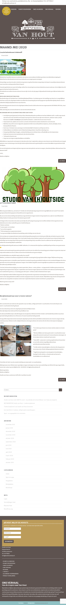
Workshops (9, 487)
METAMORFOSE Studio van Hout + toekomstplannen (19, 403)
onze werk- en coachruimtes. (34, 362)
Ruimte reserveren (25, 9)
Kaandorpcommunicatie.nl (41, 603)
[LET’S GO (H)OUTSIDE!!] (33, 184)
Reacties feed (8, 505)
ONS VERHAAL (7, 567)
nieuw (7, 474)
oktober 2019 (10, 462)
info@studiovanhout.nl (9, 3)
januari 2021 (9, 428)
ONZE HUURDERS (8, 565)
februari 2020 (10, 459)
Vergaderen (9, 481)
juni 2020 (8, 445)
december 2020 (10, 431)
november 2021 (10, 424)
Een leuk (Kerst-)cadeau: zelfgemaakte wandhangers (19, 410)
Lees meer (62, 160)
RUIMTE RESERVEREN (9, 563)
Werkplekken (9, 484)
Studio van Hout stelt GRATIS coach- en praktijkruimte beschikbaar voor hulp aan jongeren (30, 400)
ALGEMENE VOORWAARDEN (10, 573)
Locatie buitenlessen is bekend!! (11, 52)
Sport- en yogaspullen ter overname (14, 413)
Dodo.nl (26, 603)
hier (4, 362)
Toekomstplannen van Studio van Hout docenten (18, 406)
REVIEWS (5, 569)
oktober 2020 (10, 438)
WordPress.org (8, 509)
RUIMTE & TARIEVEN (8, 561)
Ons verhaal (49, 9)
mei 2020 (9, 448)
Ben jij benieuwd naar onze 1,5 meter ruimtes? (16, 296)
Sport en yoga (10, 477)
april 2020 (9, 452)
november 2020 (10, 435)
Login (5, 499)
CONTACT (6, 571)
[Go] (60, 389)
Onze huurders (38, 9)
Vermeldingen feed (9, 502)
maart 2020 (9, 455)
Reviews (58, 9)
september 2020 (11, 442)
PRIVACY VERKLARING (9, 576)
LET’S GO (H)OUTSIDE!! (8, 203)
